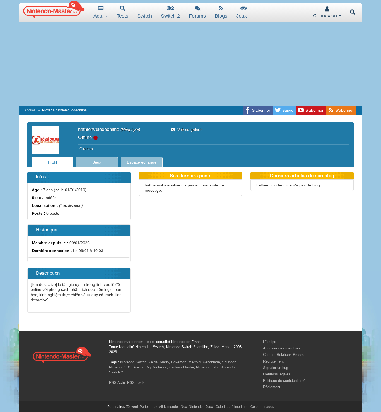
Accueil (30, 110)
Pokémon (178, 362)
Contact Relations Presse (283, 355)
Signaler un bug (275, 368)
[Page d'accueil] (62, 354)
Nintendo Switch (133, 362)
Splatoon (229, 362)
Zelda (153, 362)
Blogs (221, 16)
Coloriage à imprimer (232, 407)
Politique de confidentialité (284, 381)
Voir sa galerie (188, 129)
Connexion (325, 15)
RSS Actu (117, 382)
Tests (122, 16)
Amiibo (138, 367)
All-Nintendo (168, 407)
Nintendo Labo (207, 367)
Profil (52, 162)
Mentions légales (276, 374)
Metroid (195, 362)
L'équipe (269, 342)
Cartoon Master (181, 367)
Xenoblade (211, 362)
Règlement (271, 387)
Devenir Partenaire (141, 407)
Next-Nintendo (192, 407)
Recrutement (273, 361)
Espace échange (141, 162)
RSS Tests (136, 382)
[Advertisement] (190, 64)
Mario (164, 362)
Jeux (242, 16)
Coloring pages (262, 407)
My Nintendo (157, 367)
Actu (99, 16)
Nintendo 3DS (120, 367)
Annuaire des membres (281, 348)
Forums (197, 16)
